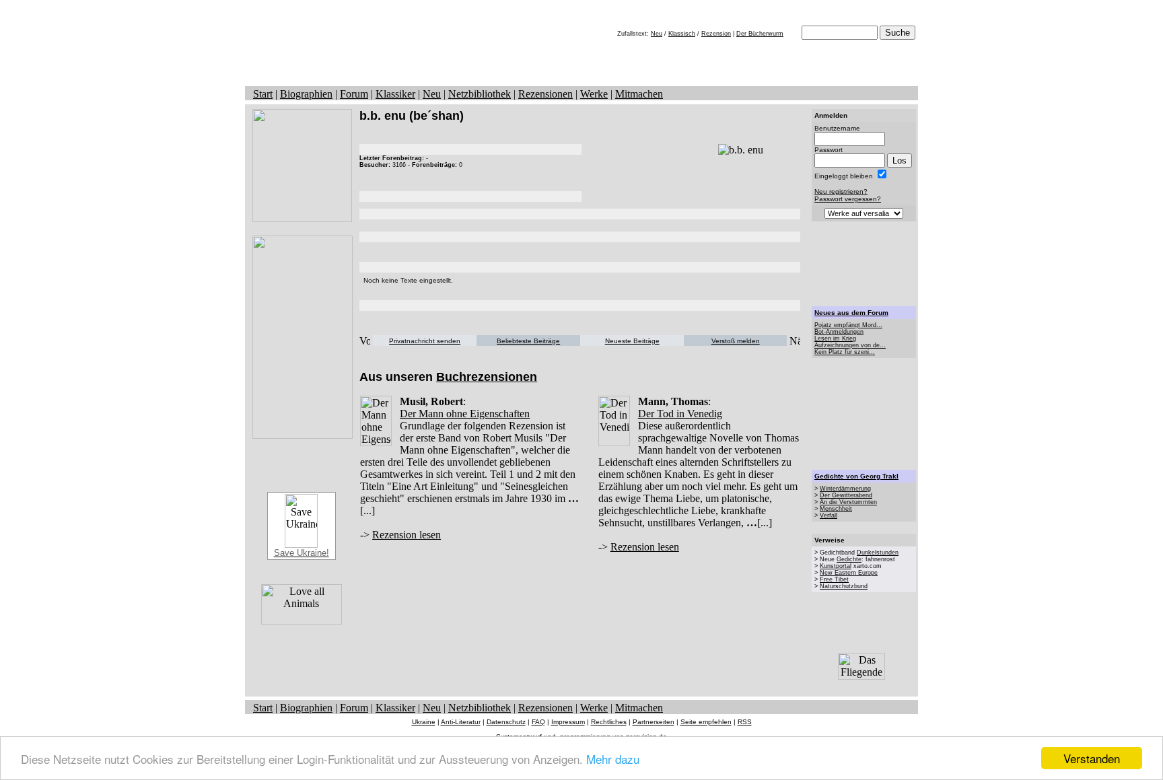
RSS (745, 721)
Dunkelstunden (877, 552)
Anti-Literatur (461, 721)
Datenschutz (506, 721)
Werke (594, 94)
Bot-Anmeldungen (839, 331)
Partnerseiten (653, 721)
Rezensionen (545, 94)
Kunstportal (835, 566)
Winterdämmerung (845, 488)
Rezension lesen (406, 534)
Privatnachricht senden (424, 341)
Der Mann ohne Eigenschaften (465, 413)
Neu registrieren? (841, 191)
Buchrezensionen (486, 377)
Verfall (828, 515)
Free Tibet (834, 579)
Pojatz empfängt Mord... (848, 325)
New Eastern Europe (849, 572)
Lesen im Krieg (835, 338)
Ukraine (423, 721)
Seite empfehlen (706, 721)
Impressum (568, 721)
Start (263, 94)
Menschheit (836, 508)
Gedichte (849, 559)
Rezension (716, 33)
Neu (656, 33)
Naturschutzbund (844, 586)
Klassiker (395, 94)
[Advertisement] (864, 264)
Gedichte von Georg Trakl (856, 476)
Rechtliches (609, 721)
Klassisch (681, 33)
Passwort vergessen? (847, 199)
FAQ (538, 721)
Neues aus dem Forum (851, 312)
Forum (354, 94)
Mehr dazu (612, 758)
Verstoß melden (735, 341)
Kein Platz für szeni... (844, 352)
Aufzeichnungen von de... (850, 345)
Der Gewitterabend (846, 495)
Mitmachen (639, 94)
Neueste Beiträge (632, 341)
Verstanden (1091, 758)
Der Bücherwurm (759, 33)
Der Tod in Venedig (680, 413)
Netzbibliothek (479, 94)
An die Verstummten (848, 502)
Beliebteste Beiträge (528, 341)
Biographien (306, 94)
